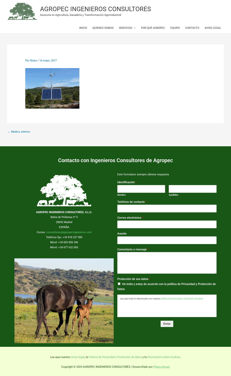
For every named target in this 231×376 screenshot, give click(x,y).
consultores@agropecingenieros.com (69, 232)
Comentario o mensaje (133, 249)
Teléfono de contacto (132, 202)
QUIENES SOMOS (103, 28)
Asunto (122, 233)
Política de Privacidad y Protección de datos (115, 357)
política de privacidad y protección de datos (182, 298)
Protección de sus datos (133, 279)
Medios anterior (19, 131)
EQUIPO (175, 28)
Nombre (121, 194)
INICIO (83, 28)
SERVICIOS (125, 28)
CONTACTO (192, 28)
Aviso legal (77, 357)
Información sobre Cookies (163, 357)
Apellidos (173, 194)
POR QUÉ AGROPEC (153, 28)
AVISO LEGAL (213, 28)
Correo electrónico (130, 217)
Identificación (127, 182)
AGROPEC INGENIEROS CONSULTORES (95, 9)
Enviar (167, 323)
